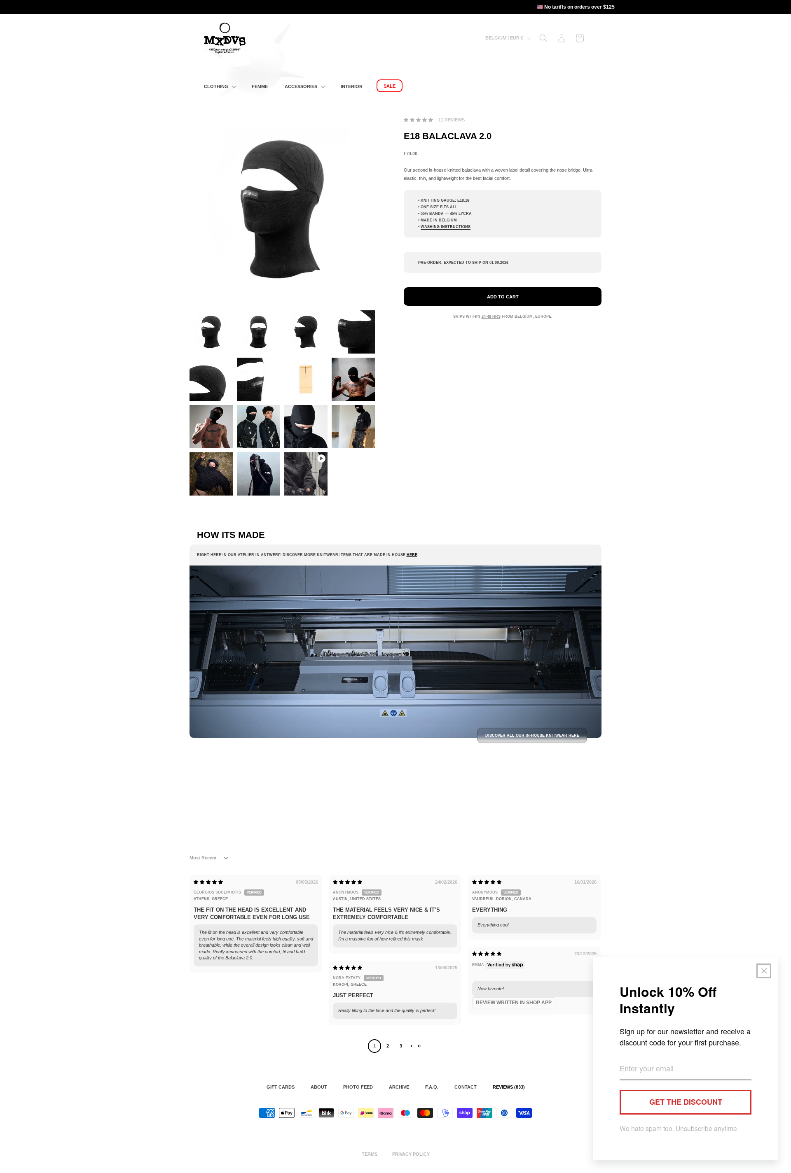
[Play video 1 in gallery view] (306, 474)
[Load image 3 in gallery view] (306, 332)
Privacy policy (411, 1154)
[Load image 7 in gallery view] (306, 379)
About (319, 1087)
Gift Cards (281, 1087)
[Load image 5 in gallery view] (211, 379)
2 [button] (387, 1045)
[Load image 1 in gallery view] (211, 332)
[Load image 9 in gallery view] (211, 426)
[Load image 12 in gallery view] (353, 426)
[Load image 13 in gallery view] (211, 474)
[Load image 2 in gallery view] (258, 332)
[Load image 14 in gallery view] (258, 474)
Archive (399, 1087)
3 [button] (401, 1045)
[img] (208, 882)
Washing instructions (445, 227)
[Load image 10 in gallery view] (258, 426)
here (412, 555)
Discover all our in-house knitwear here (532, 735)
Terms (369, 1154)
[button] (219, 86)
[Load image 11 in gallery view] (306, 426)
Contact (465, 1087)
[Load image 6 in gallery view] (258, 379)
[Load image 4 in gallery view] (353, 332)
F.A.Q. (431, 1087)
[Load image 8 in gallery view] (353, 379)
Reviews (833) (509, 1087)
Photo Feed (358, 1087)
